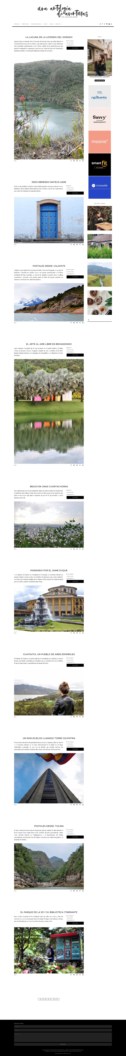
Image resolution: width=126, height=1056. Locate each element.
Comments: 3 (70, 45)
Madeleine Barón (68, 1051)
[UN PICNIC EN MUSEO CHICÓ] (99, 258)
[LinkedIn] (111, 24)
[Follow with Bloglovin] (106, 24)
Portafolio (25, 24)
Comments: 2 (70, 190)
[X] (100, 24)
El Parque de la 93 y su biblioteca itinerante (48, 912)
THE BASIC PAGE (67, 1053)
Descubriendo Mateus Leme (49, 182)
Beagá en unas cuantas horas (49, 486)
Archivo (57, 24)
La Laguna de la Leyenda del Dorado (49, 37)
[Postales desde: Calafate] (49, 321)
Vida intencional (36, 24)
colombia (70, 41)
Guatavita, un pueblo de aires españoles (49, 654)
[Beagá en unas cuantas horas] (49, 547)
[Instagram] (104, 24)
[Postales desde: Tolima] (49, 889)
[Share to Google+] (82, 161)
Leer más (75, 48)
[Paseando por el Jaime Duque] (49, 631)
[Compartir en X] (76, 161)
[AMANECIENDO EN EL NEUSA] (99, 286)
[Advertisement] (47, 1011)
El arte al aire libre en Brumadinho (49, 344)
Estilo (45, 24)
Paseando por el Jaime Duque (49, 570)
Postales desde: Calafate (49, 266)
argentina (70, 269)
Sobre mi (17, 24)
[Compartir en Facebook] (70, 161)
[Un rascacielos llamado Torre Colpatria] (49, 803)
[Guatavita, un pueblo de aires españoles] (49, 715)
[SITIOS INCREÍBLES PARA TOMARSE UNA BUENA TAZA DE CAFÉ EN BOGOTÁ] (99, 230)
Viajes (51, 24)
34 (55, 999)
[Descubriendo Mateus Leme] (49, 243)
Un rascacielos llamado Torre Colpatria (49, 738)
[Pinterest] (102, 24)
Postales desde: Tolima (49, 826)
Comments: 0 (70, 274)
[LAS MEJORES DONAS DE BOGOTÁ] (99, 314)
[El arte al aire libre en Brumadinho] (49, 463)
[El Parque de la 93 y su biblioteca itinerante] (49, 973)
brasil (69, 185)
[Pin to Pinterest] (73, 161)
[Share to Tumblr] (79, 161)
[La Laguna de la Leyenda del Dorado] (49, 159)
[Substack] (109, 24)
